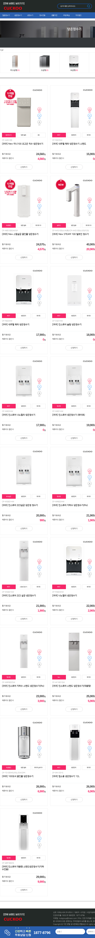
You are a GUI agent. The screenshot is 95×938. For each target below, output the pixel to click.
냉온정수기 (18, 15)
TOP (1, 50)
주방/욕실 (66, 15)
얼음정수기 (6, 15)
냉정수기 (30, 15)
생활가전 (54, 15)
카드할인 (78, 15)
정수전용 (42, 15)
